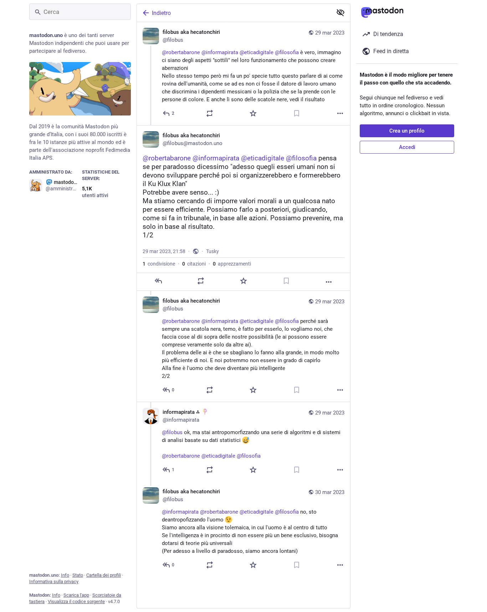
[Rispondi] (158, 281)
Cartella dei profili (103, 575)
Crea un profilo (407, 131)
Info (65, 575)
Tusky (212, 251)
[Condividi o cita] (209, 113)
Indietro (161, 13)
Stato (77, 575)
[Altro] (340, 113)
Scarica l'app (76, 595)
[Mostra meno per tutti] (340, 12)
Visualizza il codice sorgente (76, 601)
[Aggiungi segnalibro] (296, 113)
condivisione (159, 264)
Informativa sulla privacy (53, 581)
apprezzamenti (232, 264)
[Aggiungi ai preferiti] (253, 113)
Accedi (407, 147)
